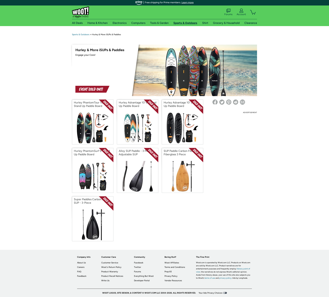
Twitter (137, 267)
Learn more (187, 2)
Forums (228, 14)
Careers (80, 267)
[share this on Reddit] (235, 102)
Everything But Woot (144, 276)
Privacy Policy (170, 276)
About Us (81, 262)
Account (241, 14)
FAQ (79, 271)
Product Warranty (109, 271)
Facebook (138, 262)
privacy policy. (225, 278)
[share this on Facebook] (215, 102)
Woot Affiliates (171, 262)
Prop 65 (168, 271)
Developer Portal (142, 280)
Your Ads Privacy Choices (210, 293)
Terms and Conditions (174, 267)
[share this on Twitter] (221, 102)
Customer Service (109, 262)
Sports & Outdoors (80, 34)
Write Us (105, 280)
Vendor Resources (173, 280)
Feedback (81, 276)
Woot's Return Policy (111, 267)
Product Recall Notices (112, 276)
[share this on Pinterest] (228, 102)
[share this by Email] (242, 102)
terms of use (210, 278)
